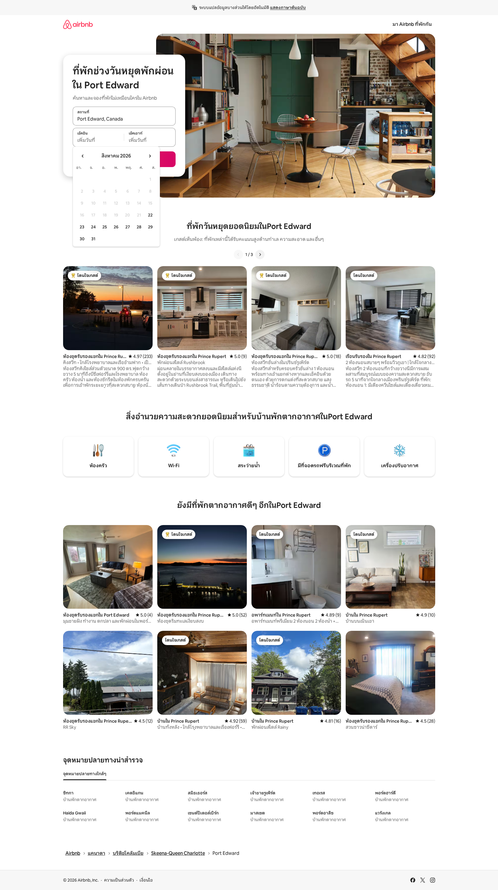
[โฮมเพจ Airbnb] (78, 24)
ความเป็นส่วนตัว (119, 880)
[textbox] (98, 140)
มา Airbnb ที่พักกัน (412, 24)
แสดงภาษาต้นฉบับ (288, 7)
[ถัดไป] (260, 254)
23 (82, 227)
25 (104, 227)
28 (139, 227)
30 (82, 238)
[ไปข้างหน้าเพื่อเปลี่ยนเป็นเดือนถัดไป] (149, 156)
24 (93, 227)
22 (150, 215)
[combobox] (124, 119)
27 (127, 227)
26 (116, 227)
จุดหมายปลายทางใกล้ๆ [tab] (84, 773)
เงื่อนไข (146, 880)
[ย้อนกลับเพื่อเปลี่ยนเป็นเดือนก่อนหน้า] (83, 156)
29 (150, 227)
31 (93, 238)
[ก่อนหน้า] (238, 254)
